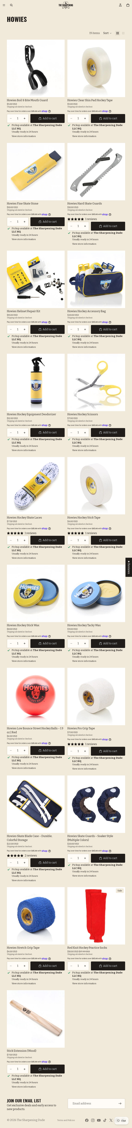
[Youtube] (99, 1120)
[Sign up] (120, 1103)
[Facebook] (87, 1120)
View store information (24, 136)
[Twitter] (111, 1120)
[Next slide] (120, 171)
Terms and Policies (66, 1120)
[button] (107, 33)
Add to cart (50, 118)
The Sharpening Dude (31, 1120)
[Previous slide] (72, 171)
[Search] (11, 5)
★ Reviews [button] (128, 567)
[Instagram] (93, 1120)
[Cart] (128, 5)
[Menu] (4, 5)
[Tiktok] (105, 1120)
